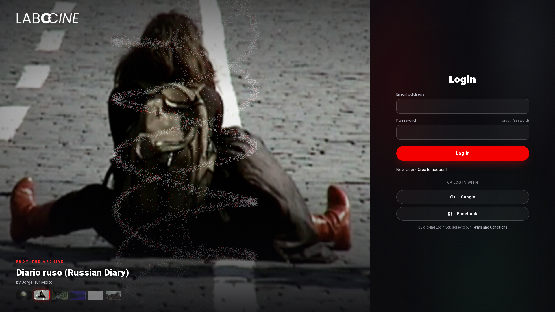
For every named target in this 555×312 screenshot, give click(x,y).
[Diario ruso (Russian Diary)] (42, 295)
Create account (432, 169)
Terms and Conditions (489, 227)
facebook (467, 213)
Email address (410, 94)
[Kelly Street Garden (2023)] (60, 295)
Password (406, 120)
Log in (462, 153)
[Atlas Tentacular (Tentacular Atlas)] (24, 295)
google (468, 197)
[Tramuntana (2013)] (113, 295)
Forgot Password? (514, 120)
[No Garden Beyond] (78, 295)
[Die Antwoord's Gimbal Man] (95, 295)
